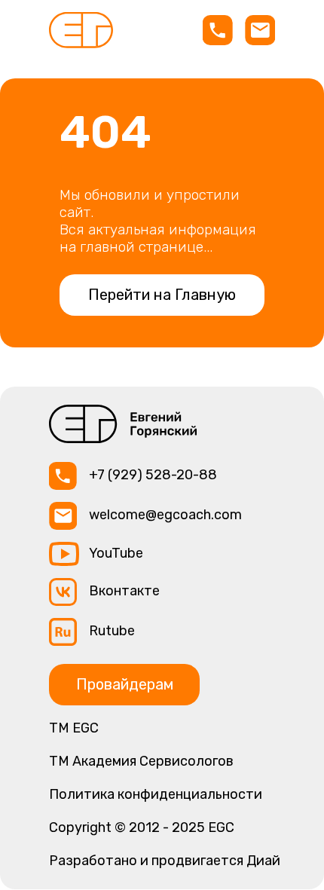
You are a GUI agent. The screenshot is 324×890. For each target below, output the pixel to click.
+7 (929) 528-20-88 (153, 474)
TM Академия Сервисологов (141, 761)
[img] (81, 30)
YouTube (116, 553)
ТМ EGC (74, 728)
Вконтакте (124, 591)
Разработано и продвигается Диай (164, 860)
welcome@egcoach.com (165, 514)
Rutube (112, 630)
